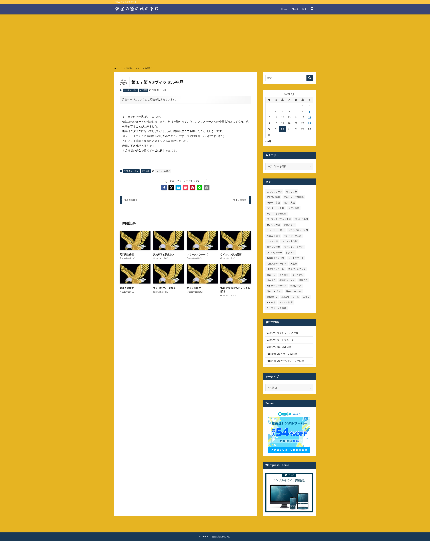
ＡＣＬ (306, 297)
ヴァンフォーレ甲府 (294, 247)
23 (309, 123)
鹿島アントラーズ (290, 297)
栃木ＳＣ (271, 280)
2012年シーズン (130, 90)
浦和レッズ (295, 286)
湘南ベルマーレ (293, 291)
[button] (164, 187)
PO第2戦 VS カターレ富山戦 (282, 354)
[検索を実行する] (309, 78)
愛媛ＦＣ (271, 274)
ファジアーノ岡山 (275, 230)
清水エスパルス (274, 291)
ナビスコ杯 (289, 225)
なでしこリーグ (274, 191)
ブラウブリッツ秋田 (298, 230)
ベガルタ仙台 (273, 236)
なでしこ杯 (291, 191)
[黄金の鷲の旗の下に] (137, 9)
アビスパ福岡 (273, 197)
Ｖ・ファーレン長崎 (276, 308)
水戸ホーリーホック (276, 286)
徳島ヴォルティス (297, 269)
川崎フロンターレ (275, 269)
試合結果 (143, 90)
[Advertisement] (215, 39)
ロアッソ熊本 (273, 247)
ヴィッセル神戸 (163, 171)
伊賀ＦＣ (290, 252)
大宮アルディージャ (276, 263)
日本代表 (284, 274)
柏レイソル (297, 274)
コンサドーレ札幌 (275, 208)
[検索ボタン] (312, 9)
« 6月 (268, 141)
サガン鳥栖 (293, 208)
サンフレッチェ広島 (276, 213)
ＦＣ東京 (271, 302)
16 (309, 117)
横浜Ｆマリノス (287, 280)
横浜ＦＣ (303, 280)
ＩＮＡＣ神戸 (286, 302)
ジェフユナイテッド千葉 (279, 219)
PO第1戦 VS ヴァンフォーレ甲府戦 (285, 361)
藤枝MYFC (272, 297)
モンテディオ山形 (292, 236)
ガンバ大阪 (289, 202)
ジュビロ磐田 (301, 219)
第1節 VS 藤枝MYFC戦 (279, 347)
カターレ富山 (273, 202)
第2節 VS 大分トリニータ (280, 340)
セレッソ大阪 (273, 225)
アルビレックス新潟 (294, 197)
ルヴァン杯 (272, 241)
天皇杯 (293, 263)
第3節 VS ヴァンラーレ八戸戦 (282, 333)
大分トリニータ (296, 258)
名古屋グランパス (275, 258)
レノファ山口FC (290, 241)
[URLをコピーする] (206, 187)
